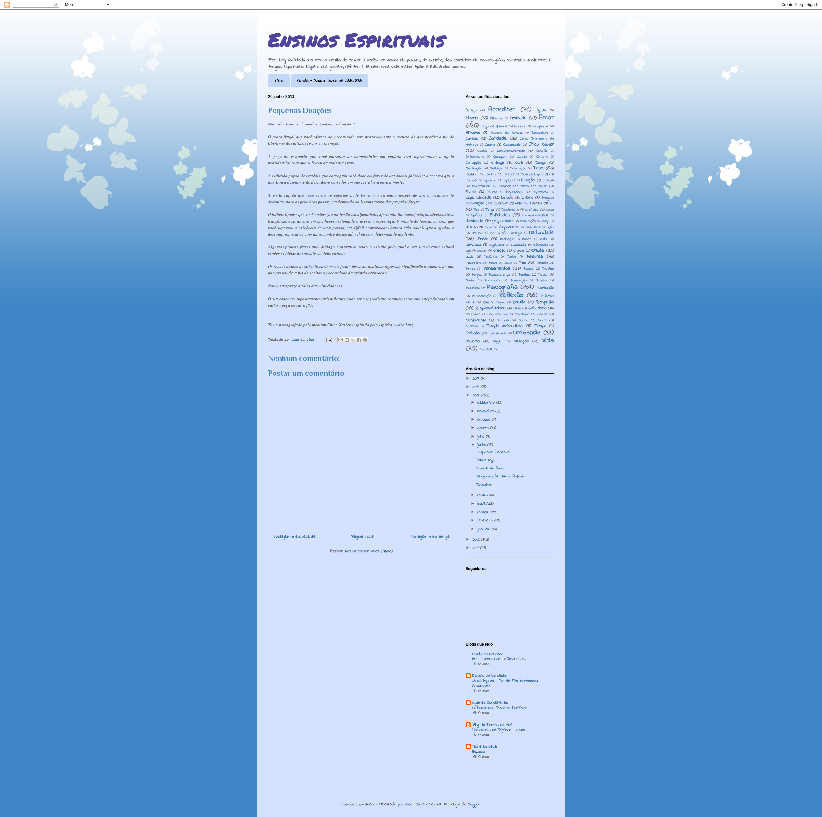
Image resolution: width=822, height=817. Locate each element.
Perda (528, 268)
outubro (484, 420)
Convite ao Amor (490, 468)
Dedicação (474, 168)
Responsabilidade (490, 308)
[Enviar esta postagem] (329, 340)
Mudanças (507, 239)
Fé (551, 203)
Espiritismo (540, 192)
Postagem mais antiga (430, 536)
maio (482, 495)
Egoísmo (490, 180)
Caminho (472, 139)
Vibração (521, 341)
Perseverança (499, 275)
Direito (491, 174)
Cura (519, 162)
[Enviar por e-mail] (340, 340)
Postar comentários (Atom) (369, 551)
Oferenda (540, 245)
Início (279, 80)
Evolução (477, 203)
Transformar (498, 333)
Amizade (518, 118)
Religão (500, 302)
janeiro (484, 529)
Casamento (512, 145)
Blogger (474, 804)
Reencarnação (481, 296)
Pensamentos (496, 268)
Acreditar (501, 110)
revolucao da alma (487, 654)
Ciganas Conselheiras (490, 703)
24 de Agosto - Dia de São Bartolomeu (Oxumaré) (505, 683)
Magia (518, 233)
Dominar (471, 180)
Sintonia (503, 320)
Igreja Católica (502, 221)
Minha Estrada (484, 747)
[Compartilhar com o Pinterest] (365, 340)
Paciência (490, 256)
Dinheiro (472, 174)
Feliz (476, 209)
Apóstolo (520, 126)
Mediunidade (541, 232)
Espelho (492, 192)
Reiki (486, 302)
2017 (476, 378)
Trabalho (473, 333)
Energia (548, 180)
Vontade (486, 349)
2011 (476, 548)
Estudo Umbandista (489, 676)
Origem (518, 251)
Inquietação (528, 221)
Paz (522, 263)
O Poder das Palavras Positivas (499, 708)
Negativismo (496, 245)
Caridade (498, 138)
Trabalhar (484, 485)
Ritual (517, 308)
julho (481, 437)
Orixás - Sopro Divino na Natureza (329, 80)
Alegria (472, 118)
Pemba (470, 268)
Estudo (507, 197)
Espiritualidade (478, 197)
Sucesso (472, 326)
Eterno (527, 197)
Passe (493, 263)
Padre (511, 256)
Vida (548, 341)
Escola (471, 192)
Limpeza (477, 233)
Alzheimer (496, 118)
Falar (519, 203)
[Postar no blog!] (347, 340)
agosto (483, 428)
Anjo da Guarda (494, 126)
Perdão (548, 268)
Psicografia (502, 287)
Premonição (519, 280)
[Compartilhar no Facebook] (359, 340)
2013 (476, 395)
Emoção (528, 180)
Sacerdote (473, 314)
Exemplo (501, 203)
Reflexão (511, 295)
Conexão (541, 151)
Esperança (514, 192)
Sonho (523, 320)
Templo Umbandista (504, 326)
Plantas (524, 275)
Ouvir (469, 257)
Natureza (473, 245)
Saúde (542, 314)
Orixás (537, 250)
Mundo (526, 239)
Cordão (522, 156)
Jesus (471, 227)
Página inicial (362, 536)
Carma (490, 145)
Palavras (534, 256)
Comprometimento (511, 151)
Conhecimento (475, 156)
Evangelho (548, 197)
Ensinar (505, 186)
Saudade (522, 314)
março (483, 512)
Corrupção (473, 163)
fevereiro (485, 520)
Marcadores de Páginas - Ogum (498, 730)
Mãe (505, 233)
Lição (550, 227)
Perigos (477, 274)
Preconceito (493, 280)
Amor (546, 118)
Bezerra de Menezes (507, 133)
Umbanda (526, 333)
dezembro (486, 403)
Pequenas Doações (493, 452)
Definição (496, 168)
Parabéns (473, 263)
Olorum (482, 250)
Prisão (541, 280)
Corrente (542, 156)
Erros (524, 186)
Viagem (498, 341)
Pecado (542, 263)
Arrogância (540, 126)
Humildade (474, 221)
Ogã (468, 250)
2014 (476, 387)
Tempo (540, 326)
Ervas (542, 186)
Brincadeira (539, 133)
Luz (492, 233)
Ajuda (541, 110)
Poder (543, 275)
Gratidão (531, 209)
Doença (509, 174)
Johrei (489, 227)
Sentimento (476, 320)
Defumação (518, 168)
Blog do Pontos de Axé (492, 725)
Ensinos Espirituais (356, 39)
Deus (538, 168)
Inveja (545, 221)
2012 (476, 540)
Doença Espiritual (534, 174)
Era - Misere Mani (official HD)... (499, 659)
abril (481, 504)
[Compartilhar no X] (353, 340)
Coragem (500, 156)
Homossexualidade (535, 215)
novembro (486, 411)
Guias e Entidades (490, 215)
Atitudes (473, 133)
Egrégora (509, 180)
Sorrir (542, 320)
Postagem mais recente (294, 536)
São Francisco (497, 314)
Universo (473, 341)
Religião (518, 302)
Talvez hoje (485, 460)
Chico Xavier (541, 144)
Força (490, 209)
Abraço (471, 110)
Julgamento (508, 227)
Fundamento (510, 209)
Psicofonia (473, 288)
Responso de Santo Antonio (500, 476)
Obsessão (519, 245)
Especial (478, 752)
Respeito (545, 302)
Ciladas (482, 151)
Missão (482, 239)
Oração (499, 250)
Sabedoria (537, 308)
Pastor (507, 263)
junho (482, 445)
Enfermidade (481, 186)
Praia (470, 280)
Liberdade (533, 227)
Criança (497, 162)
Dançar (541, 163)
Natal (543, 239)
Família (536, 203)
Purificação (545, 288)
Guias (550, 209)
